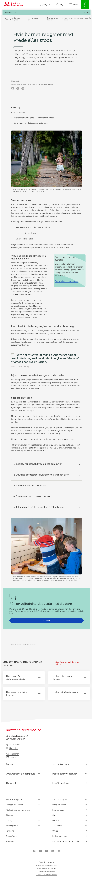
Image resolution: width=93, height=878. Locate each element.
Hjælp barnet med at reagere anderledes (30, 123)
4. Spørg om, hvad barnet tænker (31, 496)
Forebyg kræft (12, 825)
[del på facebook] (12, 88)
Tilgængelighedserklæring (46, 871)
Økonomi (11, 783)
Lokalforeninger (61, 783)
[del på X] (17, 88)
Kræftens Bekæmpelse (23, 730)
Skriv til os (13, 748)
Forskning (10, 831)
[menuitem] (44, 4)
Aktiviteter (57, 825)
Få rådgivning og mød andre (18, 810)
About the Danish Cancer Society (66, 841)
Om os (55, 831)
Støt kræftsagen (59, 799)
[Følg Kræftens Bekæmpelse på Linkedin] (52, 851)
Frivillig (9, 820)
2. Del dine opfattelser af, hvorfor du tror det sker (41, 474)
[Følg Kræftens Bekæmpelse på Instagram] (40, 851)
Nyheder (56, 820)
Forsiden (8, 19)
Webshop (10, 841)
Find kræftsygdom (14, 799)
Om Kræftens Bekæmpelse (20, 773)
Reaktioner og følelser (52, 19)
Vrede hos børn (19, 112)
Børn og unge (17, 19)
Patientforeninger (59, 836)
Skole (54, 815)
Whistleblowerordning (46, 862)
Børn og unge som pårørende (32, 19)
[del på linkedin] (22, 88)
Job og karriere (60, 764)
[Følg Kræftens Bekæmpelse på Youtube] (59, 851)
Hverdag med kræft (14, 805)
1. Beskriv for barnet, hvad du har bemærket (37, 463)
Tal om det (46, 620)
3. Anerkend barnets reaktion (29, 485)
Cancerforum (11, 836)
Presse (9, 764)
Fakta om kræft (59, 805)
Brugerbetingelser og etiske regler (46, 865)
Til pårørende (11, 815)
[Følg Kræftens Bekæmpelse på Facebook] (34, 851)
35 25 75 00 (14, 745)
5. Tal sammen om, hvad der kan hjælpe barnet (39, 507)
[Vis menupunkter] (46, 12)
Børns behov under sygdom (66, 281)
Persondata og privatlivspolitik (46, 868)
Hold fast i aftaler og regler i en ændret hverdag (33, 118)
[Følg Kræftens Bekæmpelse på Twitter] (46, 851)
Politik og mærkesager (64, 773)
